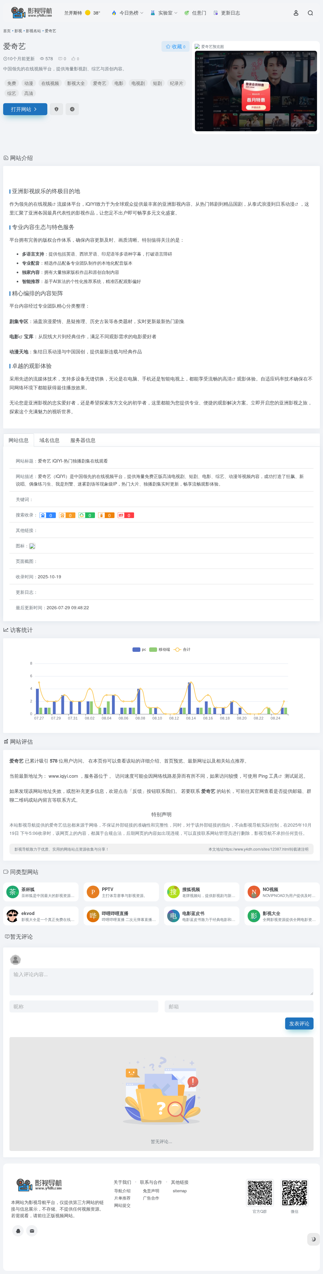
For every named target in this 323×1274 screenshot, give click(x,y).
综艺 (11, 93)
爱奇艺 (99, 83)
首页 (7, 30)
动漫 (28, 83)
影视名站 (33, 30)
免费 (11, 83)
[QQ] (18, 1230)
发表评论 (299, 1023)
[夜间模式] (313, 1239)
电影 (119, 83)
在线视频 (50, 83)
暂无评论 (21, 936)
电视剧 (138, 83)
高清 (28, 93)
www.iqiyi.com (64, 775)
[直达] (75, 892)
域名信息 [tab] (49, 440)
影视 (18, 30)
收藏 (178, 46)
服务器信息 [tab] (83, 440)
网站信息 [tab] (19, 440)
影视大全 (76, 83)
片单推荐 (122, 1198)
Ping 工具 (268, 775)
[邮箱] (32, 1230)
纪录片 (176, 83)
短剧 (157, 83)
